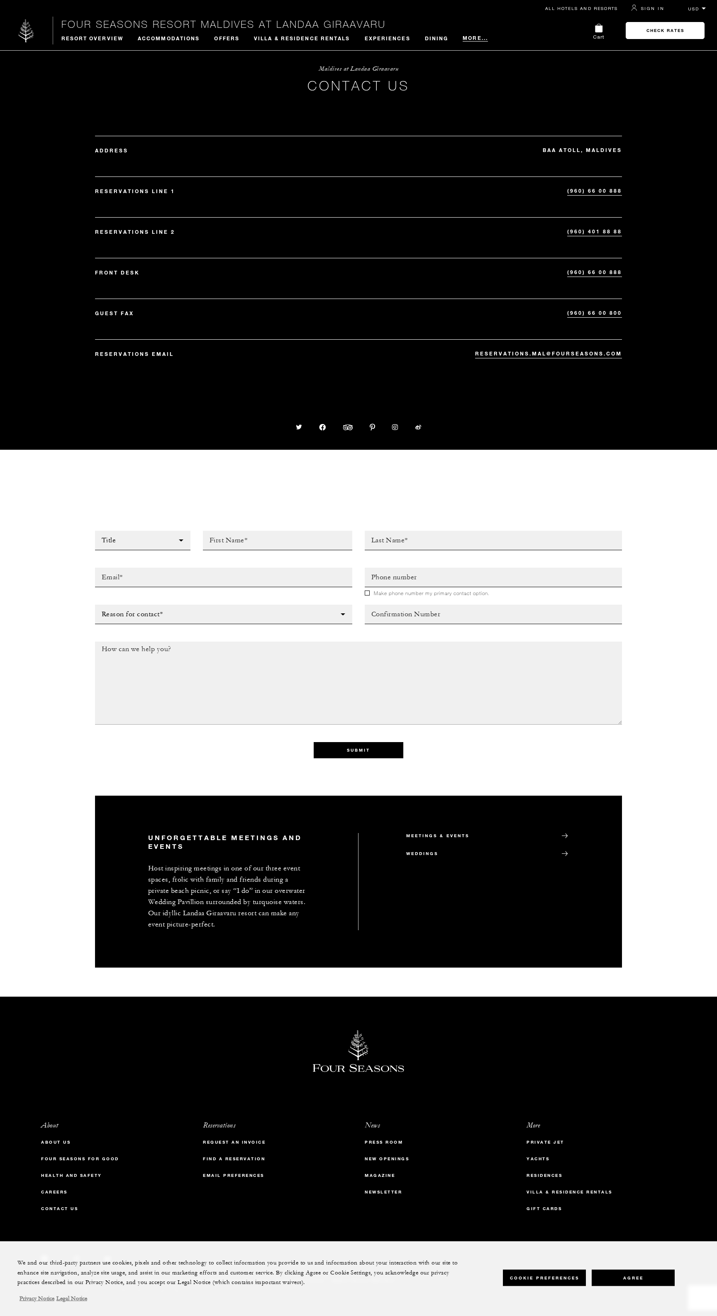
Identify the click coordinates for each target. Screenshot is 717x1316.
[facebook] (323, 427)
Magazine (380, 1175)
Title (103, 533)
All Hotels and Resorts (581, 8)
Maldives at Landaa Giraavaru (358, 69)
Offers (226, 38)
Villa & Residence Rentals (302, 38)
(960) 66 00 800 (594, 312)
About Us (56, 1142)
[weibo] (418, 427)
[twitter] (299, 427)
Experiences (387, 38)
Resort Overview (92, 38)
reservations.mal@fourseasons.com (548, 353)
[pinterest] (373, 427)
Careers (54, 1192)
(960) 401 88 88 (594, 231)
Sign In (652, 8)
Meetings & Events (437, 835)
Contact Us (59, 1208)
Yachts (538, 1159)
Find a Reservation (234, 1159)
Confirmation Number (402, 607)
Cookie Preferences (544, 1277)
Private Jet (545, 1142)
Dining (437, 38)
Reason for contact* (130, 607)
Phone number (389, 570)
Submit (358, 750)
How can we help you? (133, 644)
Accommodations (169, 38)
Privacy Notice (37, 1298)
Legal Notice (71, 1298)
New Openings (387, 1159)
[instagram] (395, 427)
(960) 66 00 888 (594, 190)
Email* (105, 570)
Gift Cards (544, 1208)
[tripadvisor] (348, 427)
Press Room (384, 1142)
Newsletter (383, 1192)
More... (475, 37)
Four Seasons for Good (80, 1159)
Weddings (422, 853)
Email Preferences (233, 1175)
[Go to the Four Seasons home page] (26, 30)
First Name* (222, 533)
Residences (544, 1175)
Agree (633, 1277)
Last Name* (383, 533)
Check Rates (665, 30)
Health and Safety (71, 1175)
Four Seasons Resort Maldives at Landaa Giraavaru (223, 24)
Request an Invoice (234, 1142)
